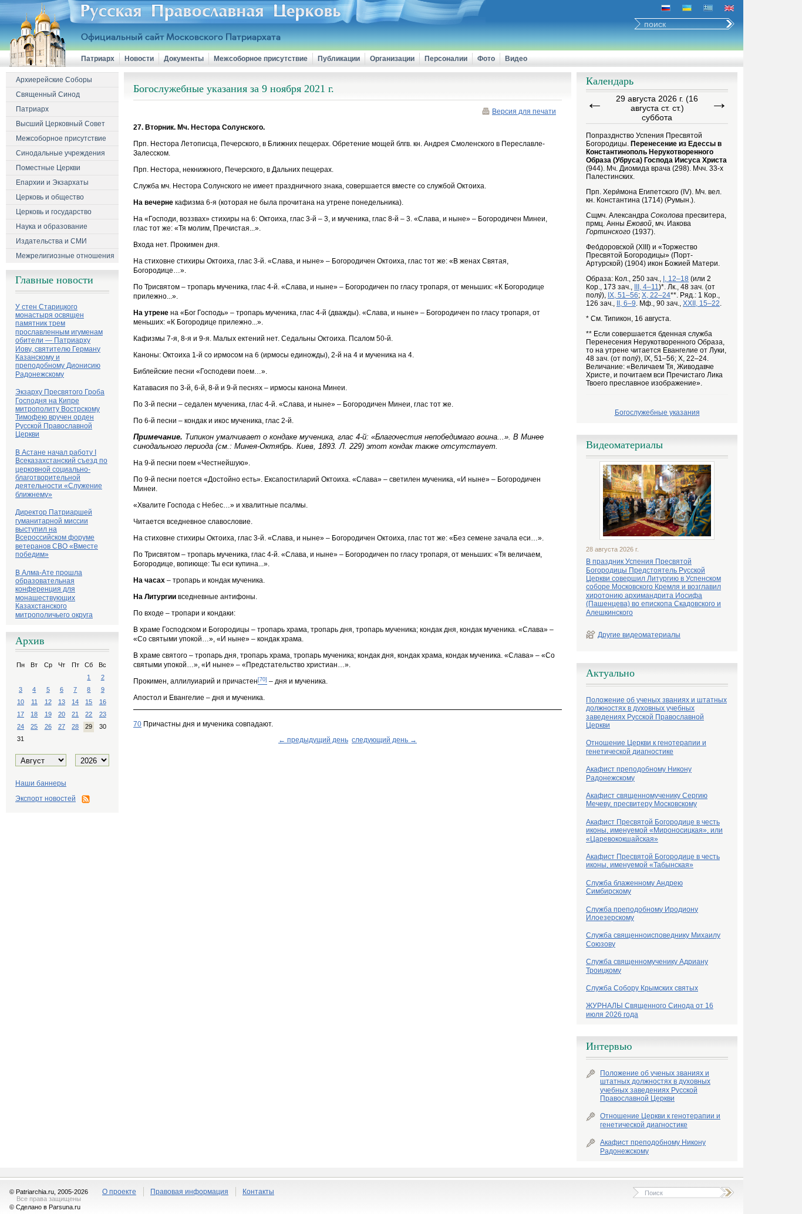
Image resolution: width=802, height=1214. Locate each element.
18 (34, 714)
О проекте (119, 1192)
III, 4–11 (646, 287)
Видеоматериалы (624, 445)
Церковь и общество (50, 197)
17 (20, 714)
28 (75, 726)
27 (61, 726)
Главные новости (54, 280)
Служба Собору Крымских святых (642, 988)
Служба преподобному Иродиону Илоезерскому (642, 913)
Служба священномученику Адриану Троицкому (647, 966)
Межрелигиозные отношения (65, 256)
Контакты (258, 1192)
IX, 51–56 (623, 295)
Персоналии (445, 59)
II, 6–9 (626, 303)
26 (48, 726)
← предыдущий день (313, 740)
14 (75, 701)
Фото (486, 59)
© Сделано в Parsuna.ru (44, 1206)
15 (88, 701)
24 (20, 726)
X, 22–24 (656, 295)
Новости (139, 59)
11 (34, 701)
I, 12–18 (676, 279)
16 (102, 701)
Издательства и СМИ (51, 241)
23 (102, 714)
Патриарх (97, 59)
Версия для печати (524, 111)
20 (61, 714)
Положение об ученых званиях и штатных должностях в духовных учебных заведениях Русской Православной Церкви (656, 712)
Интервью (609, 1046)
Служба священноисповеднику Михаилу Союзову (653, 939)
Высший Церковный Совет (60, 124)
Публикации (339, 59)
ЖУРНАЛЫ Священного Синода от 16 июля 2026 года (649, 1010)
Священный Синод (48, 94)
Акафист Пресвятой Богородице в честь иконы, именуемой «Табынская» (653, 861)
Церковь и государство (54, 212)
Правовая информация (189, 1192)
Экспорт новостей (45, 798)
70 (137, 724)
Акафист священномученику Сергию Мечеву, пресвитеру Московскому (646, 800)
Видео (516, 59)
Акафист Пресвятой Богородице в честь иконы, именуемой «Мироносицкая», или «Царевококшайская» (654, 830)
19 (48, 714)
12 (48, 701)
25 (34, 726)
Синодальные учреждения (60, 153)
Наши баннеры (40, 783)
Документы (184, 59)
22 (88, 714)
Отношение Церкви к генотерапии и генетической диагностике (646, 747)
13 (61, 701)
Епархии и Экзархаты (52, 182)
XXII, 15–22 (701, 303)
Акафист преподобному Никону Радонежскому (639, 773)
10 (20, 701)
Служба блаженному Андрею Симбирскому (634, 887)
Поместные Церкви (48, 168)
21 (75, 714)
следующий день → (384, 740)
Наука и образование (51, 226)
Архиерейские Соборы (54, 80)
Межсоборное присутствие (261, 59)
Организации (392, 59)
